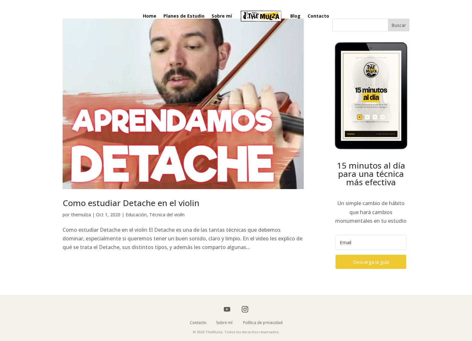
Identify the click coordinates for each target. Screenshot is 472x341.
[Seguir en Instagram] (245, 309)
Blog (295, 16)
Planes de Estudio (184, 16)
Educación (136, 215)
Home (149, 16)
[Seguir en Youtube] (227, 309)
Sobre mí (222, 16)
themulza (81, 215)
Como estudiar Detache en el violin (131, 203)
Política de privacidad (263, 322)
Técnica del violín (167, 215)
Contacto (318, 16)
